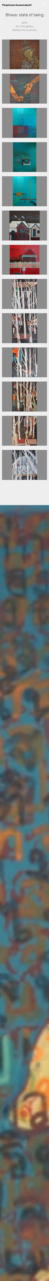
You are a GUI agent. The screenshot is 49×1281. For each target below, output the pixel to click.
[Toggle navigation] (45, 4)
